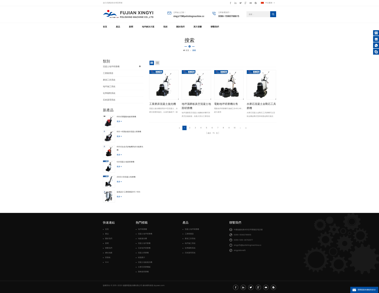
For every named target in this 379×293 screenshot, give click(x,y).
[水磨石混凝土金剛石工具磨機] (261, 84)
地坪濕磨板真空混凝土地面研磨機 (196, 106)
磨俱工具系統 (109, 80)
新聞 (131, 26)
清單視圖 (157, 63)
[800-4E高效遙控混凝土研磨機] (109, 136)
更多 (118, 121)
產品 (118, 26)
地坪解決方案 (148, 26)
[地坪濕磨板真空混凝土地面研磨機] (196, 84)
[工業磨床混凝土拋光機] (164, 84)
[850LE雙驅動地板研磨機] (109, 121)
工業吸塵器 (108, 73)
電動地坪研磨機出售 (226, 103)
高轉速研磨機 (143, 271)
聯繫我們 (215, 26)
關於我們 (180, 26)
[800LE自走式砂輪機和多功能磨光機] (109, 151)
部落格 (107, 257)
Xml (107, 262)
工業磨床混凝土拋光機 (162, 103)
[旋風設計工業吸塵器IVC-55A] (109, 196)
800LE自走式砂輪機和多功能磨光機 (130, 148)
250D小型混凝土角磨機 (126, 177)
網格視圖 (152, 63)
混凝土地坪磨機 (144, 243)
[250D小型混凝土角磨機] (109, 181)
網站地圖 (108, 252)
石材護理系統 (109, 100)
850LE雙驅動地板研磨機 (126, 116)
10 (235, 127)
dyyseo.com (159, 285)
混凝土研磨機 (143, 252)
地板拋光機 (142, 238)
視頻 (165, 26)
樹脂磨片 (141, 257)
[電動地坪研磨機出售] (229, 84)
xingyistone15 (240, 250)
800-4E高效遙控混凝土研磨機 (129, 131)
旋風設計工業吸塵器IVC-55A (128, 192)
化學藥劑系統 (109, 93)
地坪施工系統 (109, 86)
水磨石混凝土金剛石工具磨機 (261, 106)
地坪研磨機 (142, 229)
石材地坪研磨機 (144, 248)
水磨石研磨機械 (144, 267)
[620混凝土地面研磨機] (109, 166)
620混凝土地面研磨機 (125, 161)
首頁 (105, 26)
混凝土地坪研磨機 (111, 66)
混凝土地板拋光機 (145, 262)
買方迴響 (197, 26)
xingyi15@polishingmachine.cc (188, 16)
